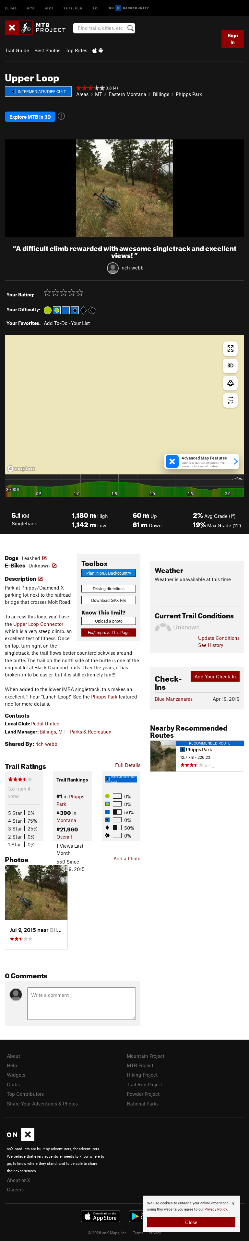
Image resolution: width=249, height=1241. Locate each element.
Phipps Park (189, 94)
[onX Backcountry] (129, 8)
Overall (64, 837)
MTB (31, 8)
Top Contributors (25, 1094)
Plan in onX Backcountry (108, 573)
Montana (66, 820)
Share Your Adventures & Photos (42, 1103)
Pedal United (45, 723)
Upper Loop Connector (38, 624)
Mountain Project (145, 1056)
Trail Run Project (145, 1084)
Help (12, 1065)
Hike (49, 8)
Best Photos (47, 50)
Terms (138, 1232)
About (13, 1056)
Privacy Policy (216, 1209)
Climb (11, 8)
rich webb (133, 267)
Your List (80, 323)
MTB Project (140, 1065)
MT (98, 94)
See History (210, 645)
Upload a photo (109, 621)
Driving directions (108, 588)
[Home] (38, 27)
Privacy (155, 1232)
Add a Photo (126, 858)
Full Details (127, 765)
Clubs (13, 1084)
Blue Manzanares (174, 699)
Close (191, 1222)
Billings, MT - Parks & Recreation (76, 731)
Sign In (233, 38)
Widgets (16, 1075)
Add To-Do (55, 323)
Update (219, 638)
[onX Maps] (20, 1139)
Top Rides (76, 50)
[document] (191, 1213)
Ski (95, 8)
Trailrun (73, 8)
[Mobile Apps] (97, 50)
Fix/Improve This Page (109, 632)
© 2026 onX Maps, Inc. (107, 1232)
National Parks (143, 1103)
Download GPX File (108, 600)
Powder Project (143, 1094)
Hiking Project (142, 1075)
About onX (18, 1180)
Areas (82, 94)
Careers (15, 1189)
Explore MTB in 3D (30, 117)
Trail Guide (17, 50)
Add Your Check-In (215, 676)
